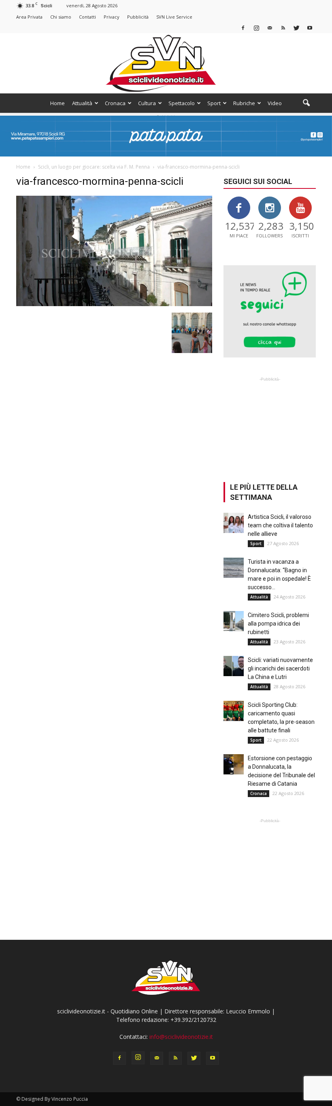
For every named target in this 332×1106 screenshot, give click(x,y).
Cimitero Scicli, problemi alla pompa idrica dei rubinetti (278, 623)
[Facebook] (243, 27)
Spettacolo (181, 103)
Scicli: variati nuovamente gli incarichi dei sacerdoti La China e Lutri (280, 668)
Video (275, 103)
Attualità (82, 103)
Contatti (87, 17)
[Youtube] (310, 27)
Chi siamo (60, 17)
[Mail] (270, 27)
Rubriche (244, 103)
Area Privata (29, 17)
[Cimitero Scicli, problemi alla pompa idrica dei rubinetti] (233, 621)
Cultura (147, 103)
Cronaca (115, 103)
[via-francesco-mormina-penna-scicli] (114, 304)
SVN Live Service (174, 17)
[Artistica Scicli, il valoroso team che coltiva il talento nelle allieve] (233, 523)
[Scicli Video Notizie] (166, 63)
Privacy (111, 17)
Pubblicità (138, 17)
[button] (306, 103)
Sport (214, 103)
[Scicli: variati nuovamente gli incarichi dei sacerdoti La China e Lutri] (233, 666)
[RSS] (283, 27)
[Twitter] (296, 27)
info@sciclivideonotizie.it (181, 1036)
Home (57, 103)
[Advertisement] (269, 423)
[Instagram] (256, 27)
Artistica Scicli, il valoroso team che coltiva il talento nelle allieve (280, 525)
